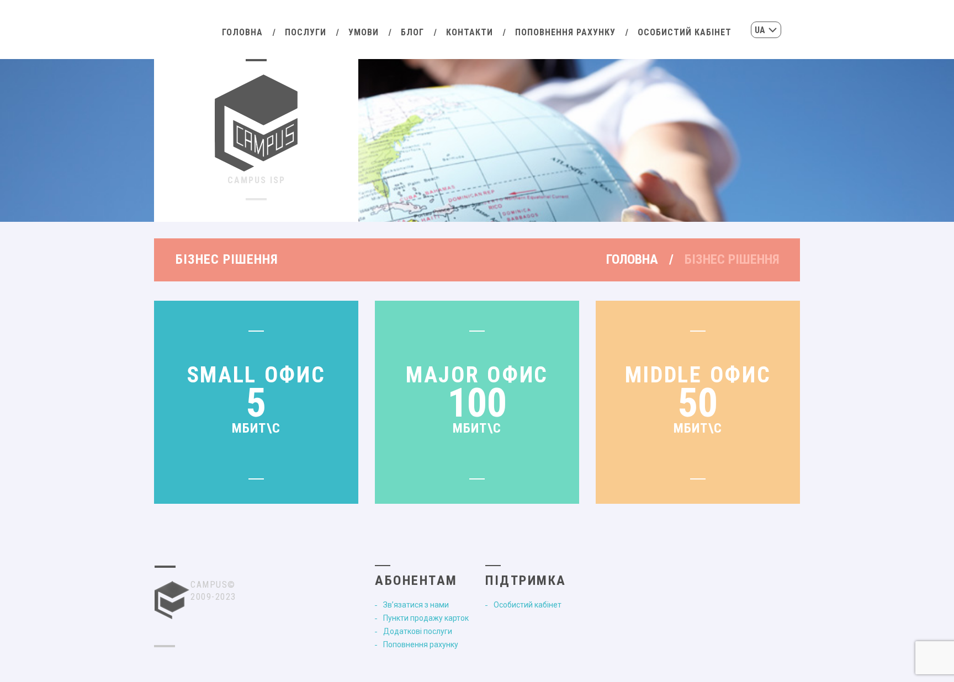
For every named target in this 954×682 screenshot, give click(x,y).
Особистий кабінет (685, 32)
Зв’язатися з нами (416, 604)
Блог (412, 32)
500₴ (477, 468)
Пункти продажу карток (426, 618)
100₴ (256, 468)
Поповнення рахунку (565, 32)
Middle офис (698, 375)
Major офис (477, 375)
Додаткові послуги (417, 631)
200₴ (698, 468)
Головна (242, 32)
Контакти (469, 32)
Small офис (256, 375)
